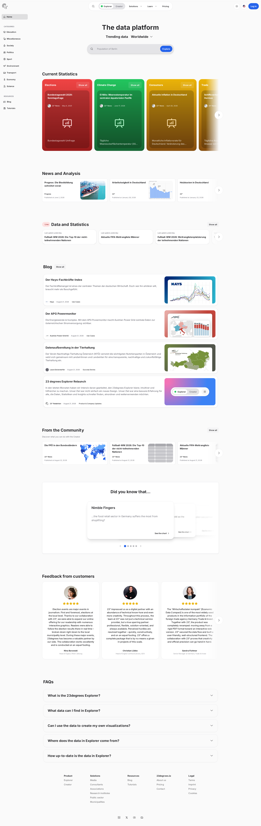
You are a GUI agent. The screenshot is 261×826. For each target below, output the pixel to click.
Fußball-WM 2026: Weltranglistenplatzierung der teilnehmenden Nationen (182, 239)
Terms (191, 780)
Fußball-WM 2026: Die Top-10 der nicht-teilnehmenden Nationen (66, 239)
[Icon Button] (93, 6)
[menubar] (149, 6)
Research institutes (100, 793)
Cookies (192, 793)
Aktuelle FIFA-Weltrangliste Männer (120, 237)
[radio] (106, 6)
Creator (68, 784)
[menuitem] (135, 6)
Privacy (192, 788)
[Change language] (244, 6)
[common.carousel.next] (219, 115)
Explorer (68, 780)
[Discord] (142, 817)
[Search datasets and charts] (92, 49)
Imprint (192, 784)
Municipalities (97, 801)
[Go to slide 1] (125, 546)
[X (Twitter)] (127, 817)
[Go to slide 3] (131, 546)
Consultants (96, 784)
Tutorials (132, 784)
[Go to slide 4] (133, 546)
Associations (97, 788)
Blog (130, 780)
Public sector (97, 797)
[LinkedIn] (119, 817)
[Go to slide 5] (136, 546)
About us (161, 780)
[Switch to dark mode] (237, 6)
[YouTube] (134, 817)
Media (93, 780)
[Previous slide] (42, 115)
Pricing (160, 784)
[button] (4, 17)
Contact (161, 788)
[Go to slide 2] (128, 546)
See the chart (161, 533)
